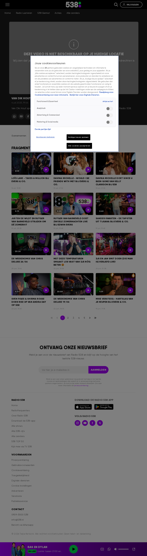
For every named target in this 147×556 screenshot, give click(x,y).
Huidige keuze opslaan (78, 137)
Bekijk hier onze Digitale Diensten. (84, 95)
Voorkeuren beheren (45, 137)
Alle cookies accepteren (79, 146)
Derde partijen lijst (43, 129)
